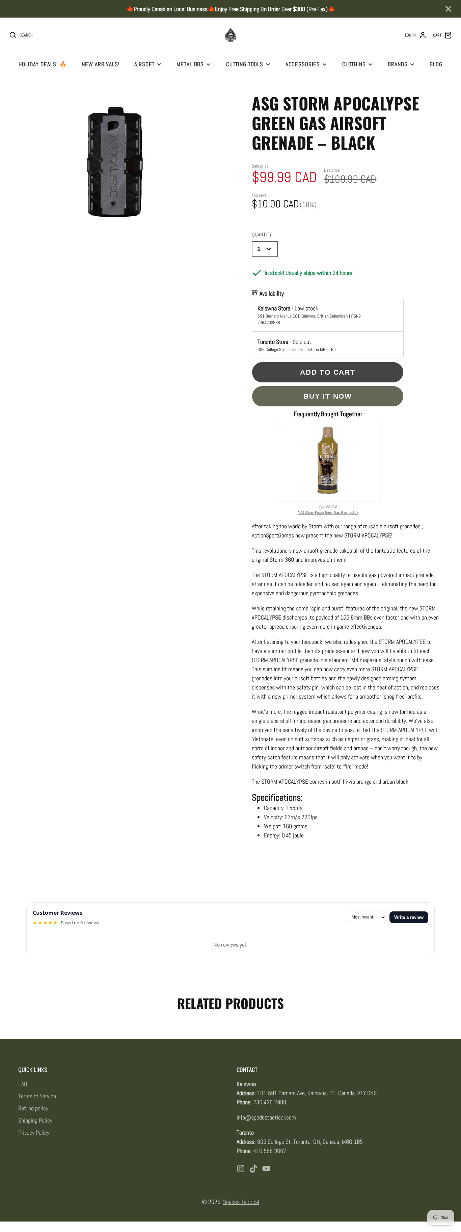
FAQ (22, 1084)
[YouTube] (266, 1168)
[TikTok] (253, 1168)
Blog (436, 64)
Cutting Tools (244, 64)
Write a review (409, 917)
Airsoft (144, 64)
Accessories (303, 64)
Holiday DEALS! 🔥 (43, 64)
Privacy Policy (33, 1132)
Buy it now (327, 396)
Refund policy (33, 1108)
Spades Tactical (241, 1202)
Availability (272, 293)
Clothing (354, 64)
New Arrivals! (100, 64)
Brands (397, 64)
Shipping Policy (35, 1120)
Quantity (262, 234)
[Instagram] (241, 1168)
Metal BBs (190, 64)
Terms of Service (37, 1096)
